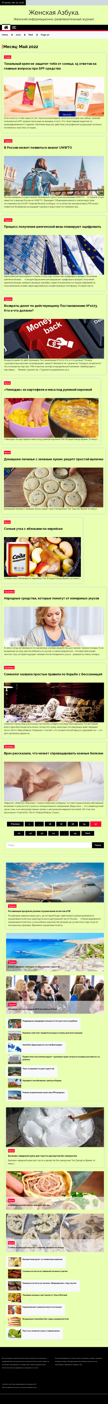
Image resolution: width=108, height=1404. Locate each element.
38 (73, 824)
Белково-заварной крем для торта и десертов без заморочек (42, 1156)
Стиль (8, 57)
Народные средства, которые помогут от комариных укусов (51, 598)
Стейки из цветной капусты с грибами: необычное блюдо (36, 1247)
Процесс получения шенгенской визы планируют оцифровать (52, 227)
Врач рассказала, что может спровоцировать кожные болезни (53, 753)
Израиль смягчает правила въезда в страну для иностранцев (52, 1033)
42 (30, 833)
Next (87, 833)
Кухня (7, 383)
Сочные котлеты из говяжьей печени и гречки (45, 1271)
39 (84, 824)
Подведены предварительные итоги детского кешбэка (50, 1021)
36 (50, 824)
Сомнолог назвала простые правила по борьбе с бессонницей (53, 674)
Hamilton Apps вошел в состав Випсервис (42, 1045)
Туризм (8, 141)
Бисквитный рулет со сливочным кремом (42, 1259)
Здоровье (9, 592)
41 (19, 833)
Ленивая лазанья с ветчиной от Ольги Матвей (45, 1295)
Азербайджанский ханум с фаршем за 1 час (29, 1205)
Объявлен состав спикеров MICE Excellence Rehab (32, 1009)
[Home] (6, 27)
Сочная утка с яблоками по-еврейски (33, 529)
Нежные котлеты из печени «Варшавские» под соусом (49, 1283)
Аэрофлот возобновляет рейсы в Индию (42, 1081)
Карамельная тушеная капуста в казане (42, 1307)
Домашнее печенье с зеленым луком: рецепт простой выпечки (53, 459)
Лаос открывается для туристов (38, 1069)
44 (53, 833)
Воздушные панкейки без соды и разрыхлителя (46, 1319)
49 (75, 833)
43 (42, 833)
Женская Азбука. (54, 12)
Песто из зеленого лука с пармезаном (41, 1331)
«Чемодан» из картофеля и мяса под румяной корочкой (48, 390)
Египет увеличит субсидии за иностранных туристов (34, 967)
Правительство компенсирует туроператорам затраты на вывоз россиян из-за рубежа (61, 1058)
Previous (15, 824)
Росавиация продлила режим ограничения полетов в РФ (39, 911)
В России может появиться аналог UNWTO (38, 147)
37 (61, 824)
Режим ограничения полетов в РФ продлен (44, 1092)
